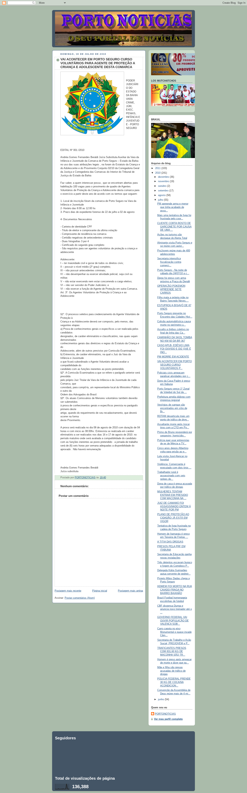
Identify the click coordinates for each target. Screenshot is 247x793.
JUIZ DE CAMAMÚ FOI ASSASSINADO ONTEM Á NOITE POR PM (174, 506)
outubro (162, 186)
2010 (158, 173)
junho (161, 699)
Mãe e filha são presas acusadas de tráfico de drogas (171, 670)
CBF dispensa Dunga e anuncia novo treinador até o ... (174, 609)
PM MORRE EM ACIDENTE (173, 356)
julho (161, 200)
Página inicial (99, 590)
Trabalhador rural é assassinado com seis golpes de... (171, 475)
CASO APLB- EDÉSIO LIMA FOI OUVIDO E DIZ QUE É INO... (174, 348)
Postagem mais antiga (130, 590)
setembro (163, 190)
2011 (158, 168)
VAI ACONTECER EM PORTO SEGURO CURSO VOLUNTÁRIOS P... (174, 364)
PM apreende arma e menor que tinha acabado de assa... (172, 207)
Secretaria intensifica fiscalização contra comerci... (169, 262)
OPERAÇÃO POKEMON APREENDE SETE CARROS (171, 289)
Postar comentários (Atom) (80, 598)
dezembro (164, 177)
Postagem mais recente (68, 590)
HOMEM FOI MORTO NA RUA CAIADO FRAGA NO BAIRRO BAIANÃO (174, 589)
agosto (162, 195)
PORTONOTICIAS (165, 714)
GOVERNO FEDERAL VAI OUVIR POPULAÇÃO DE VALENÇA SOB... (173, 620)
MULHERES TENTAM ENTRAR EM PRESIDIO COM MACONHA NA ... (172, 495)
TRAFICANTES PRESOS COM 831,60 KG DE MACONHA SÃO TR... (171, 651)
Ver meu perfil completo (168, 719)
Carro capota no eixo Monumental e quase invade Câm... (174, 632)
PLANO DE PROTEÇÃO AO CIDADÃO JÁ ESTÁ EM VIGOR (173, 517)
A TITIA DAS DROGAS (170, 541)
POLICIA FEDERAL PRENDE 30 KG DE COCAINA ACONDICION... (174, 682)
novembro (164, 181)
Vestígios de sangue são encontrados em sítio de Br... (172, 408)
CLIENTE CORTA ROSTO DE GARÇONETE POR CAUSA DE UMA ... (174, 226)
